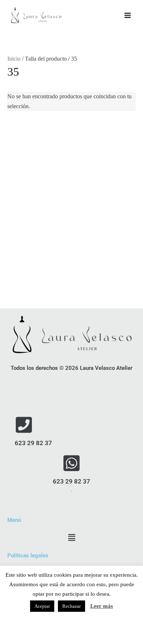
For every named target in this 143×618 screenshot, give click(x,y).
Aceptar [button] (42, 606)
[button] (71, 538)
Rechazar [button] (71, 606)
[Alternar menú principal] (128, 15)
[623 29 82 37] (24, 425)
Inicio (14, 59)
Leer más (101, 606)
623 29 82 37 (33, 443)
